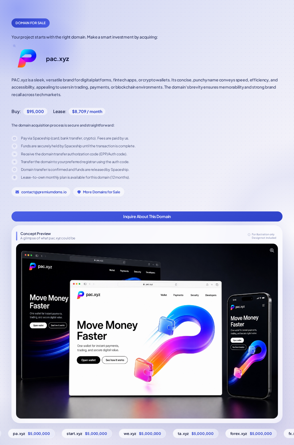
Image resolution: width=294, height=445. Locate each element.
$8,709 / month (87, 111)
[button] (147, 331)
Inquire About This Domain (147, 216)
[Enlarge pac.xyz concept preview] (271, 250)
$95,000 (35, 111)
